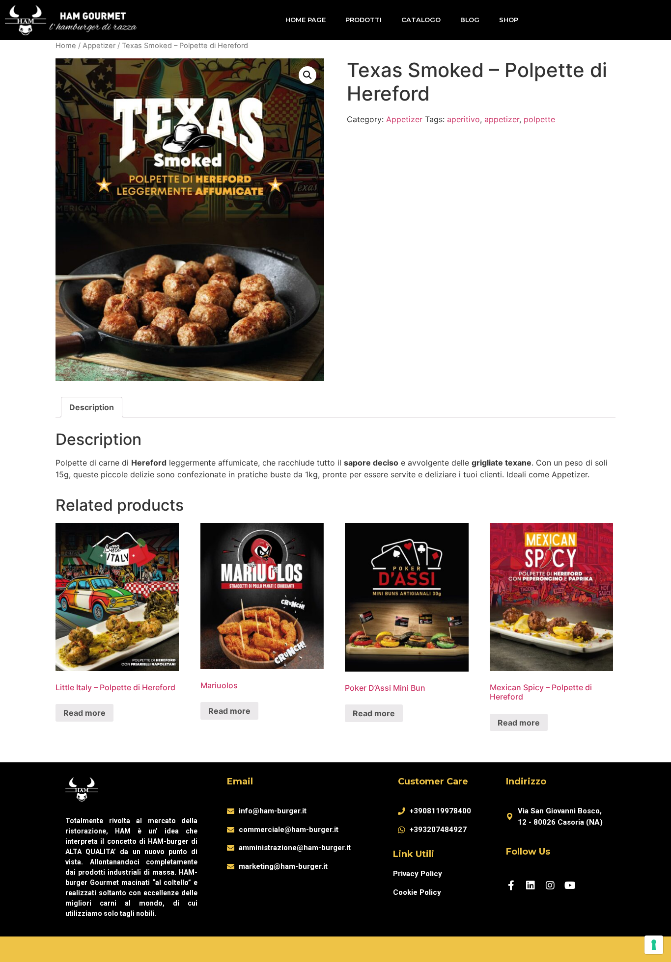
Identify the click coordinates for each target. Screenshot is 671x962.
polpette (539, 119)
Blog (469, 20)
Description (91, 407)
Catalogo (421, 20)
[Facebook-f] (511, 885)
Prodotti (363, 20)
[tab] (91, 407)
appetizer (501, 119)
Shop (508, 20)
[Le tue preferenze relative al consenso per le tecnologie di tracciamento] (653, 945)
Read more (84, 713)
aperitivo (463, 119)
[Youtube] (570, 885)
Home (66, 45)
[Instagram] (550, 885)
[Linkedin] (530, 885)
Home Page (305, 20)
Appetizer (99, 45)
